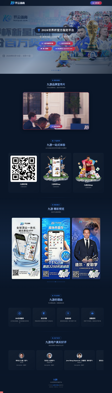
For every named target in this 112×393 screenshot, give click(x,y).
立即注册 (97, 3)
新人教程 (45, 48)
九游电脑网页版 (48, 43)
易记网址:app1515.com (64, 48)
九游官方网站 (55, 385)
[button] (47, 281)
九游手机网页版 (65, 43)
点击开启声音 (56, 126)
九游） (56, 380)
